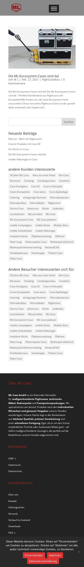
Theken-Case (55, 253)
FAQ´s (11, 532)
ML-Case (50, 214)
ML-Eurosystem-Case (21, 219)
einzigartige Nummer (34, 197)
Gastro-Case (17, 208)
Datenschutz (15, 471)
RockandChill (52, 247)
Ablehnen (55, 555)
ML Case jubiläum (46, 219)
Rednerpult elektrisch (61, 242)
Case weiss (40, 191)
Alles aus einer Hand (44, 175)
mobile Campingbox (21, 225)
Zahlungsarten (16, 507)
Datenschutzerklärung (43, 561)
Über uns (13, 494)
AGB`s (12, 458)
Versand (12, 513)
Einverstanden (34, 555)
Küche (45, 208)
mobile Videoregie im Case (23, 159)
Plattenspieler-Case (36, 242)
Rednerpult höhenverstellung (25, 247)
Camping (29, 180)
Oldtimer (60, 236)
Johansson (32, 208)
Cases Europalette (20, 191)
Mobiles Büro (61, 225)
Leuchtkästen (17, 214)
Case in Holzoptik (52, 186)
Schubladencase (19, 253)
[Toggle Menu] (54, 8)
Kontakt (12, 501)
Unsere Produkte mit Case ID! (24, 144)
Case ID (35, 186)
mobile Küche (42, 225)
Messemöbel (35, 214)
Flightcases (54, 203)
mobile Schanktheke (21, 230)
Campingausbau (46, 180)
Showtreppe (38, 253)
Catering (14, 197)
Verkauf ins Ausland (19, 520)
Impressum (14, 465)
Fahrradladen (37, 203)
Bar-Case (64, 175)
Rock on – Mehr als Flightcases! (25, 139)
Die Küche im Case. (18, 149)
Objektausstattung (41, 236)
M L (16, 79)
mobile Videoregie (45, 230)
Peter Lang (16, 242)
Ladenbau (58, 208)
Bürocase (15, 180)
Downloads (14, 526)
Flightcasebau (51, 79)
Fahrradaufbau (18, 203)
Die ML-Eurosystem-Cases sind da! (33, 76)
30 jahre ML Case (19, 175)
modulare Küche (19, 236)
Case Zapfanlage (58, 191)
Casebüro (64, 180)
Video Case (16, 258)
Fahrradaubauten (59, 197)
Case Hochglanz (19, 186)
